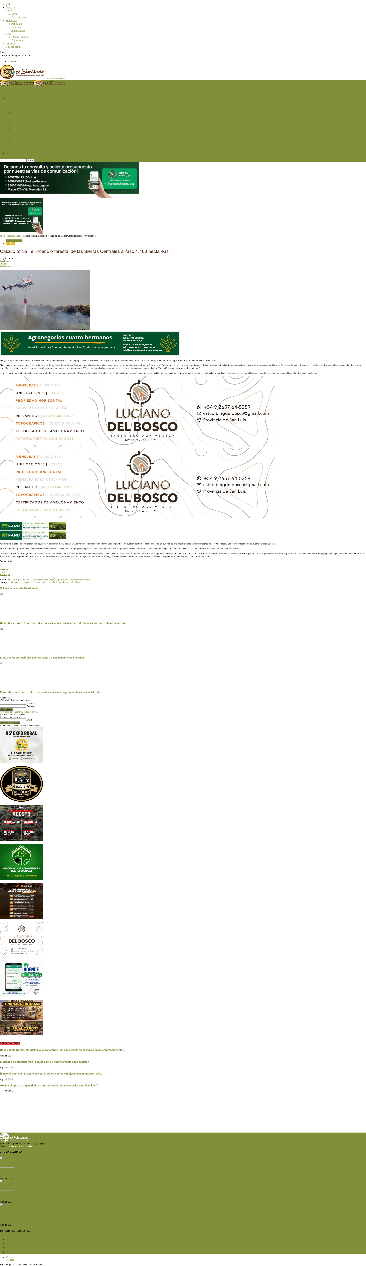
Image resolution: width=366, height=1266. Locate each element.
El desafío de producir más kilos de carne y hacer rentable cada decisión (42, 657)
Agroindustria (18, 30)
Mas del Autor (31, 588)
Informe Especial (19, 37)
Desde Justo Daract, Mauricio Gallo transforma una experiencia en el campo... (48, 1173)
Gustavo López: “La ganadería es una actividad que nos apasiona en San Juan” (49, 1085)
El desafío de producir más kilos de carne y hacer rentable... (36, 1196)
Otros (8, 33)
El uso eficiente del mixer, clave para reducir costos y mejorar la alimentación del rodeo (50, 692)
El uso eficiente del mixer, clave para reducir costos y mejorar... (39, 1219)
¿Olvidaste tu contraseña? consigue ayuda (19, 712)
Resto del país (18, 17)
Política (11, 1250)
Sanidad (12, 1247)
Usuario (30, 703)
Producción (11, 20)
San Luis (10, 7)
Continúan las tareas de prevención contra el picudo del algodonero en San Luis (44, 582)
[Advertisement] (86, 1112)
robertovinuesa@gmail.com (21, 1146)
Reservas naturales (14, 236)
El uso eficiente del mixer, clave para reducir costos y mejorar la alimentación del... (51, 1073)
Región (9, 10)
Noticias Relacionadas (12, 588)
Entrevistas (17, 40)
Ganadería (16, 27)
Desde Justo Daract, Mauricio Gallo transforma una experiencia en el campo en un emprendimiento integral (63, 622)
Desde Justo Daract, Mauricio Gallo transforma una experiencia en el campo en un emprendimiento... (62, 1050)
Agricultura (16, 23)
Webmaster (11, 1257)
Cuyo (14, 13)
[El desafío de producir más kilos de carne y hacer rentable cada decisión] (17, 652)
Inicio (8, 4)
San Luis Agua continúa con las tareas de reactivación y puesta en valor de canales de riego (49, 579)
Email (29, 719)
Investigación (14, 1252)
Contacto (10, 43)
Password (30, 706)
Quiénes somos (14, 46)
